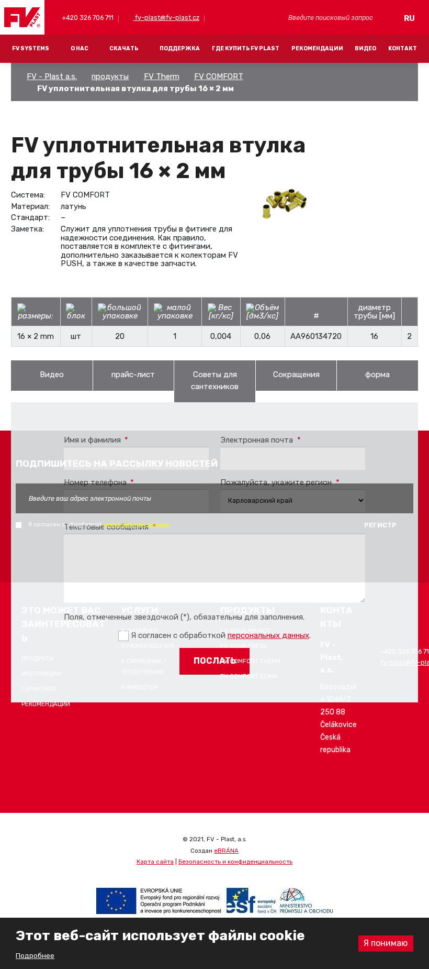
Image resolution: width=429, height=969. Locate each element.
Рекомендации (317, 48)
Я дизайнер (139, 630)
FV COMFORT (218, 76)
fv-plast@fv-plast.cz (166, 17)
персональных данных (136, 524)
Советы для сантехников (215, 380)
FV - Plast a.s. (52, 76)
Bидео (52, 374)
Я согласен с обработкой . (99, 524)
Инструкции (41, 673)
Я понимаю (386, 943)
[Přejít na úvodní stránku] (22, 17)
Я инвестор (139, 687)
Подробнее (35, 956)
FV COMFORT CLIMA (249, 676)
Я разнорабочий (147, 645)
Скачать (123, 48)
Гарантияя (38, 688)
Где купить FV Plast (245, 48)
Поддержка (180, 48)
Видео (365, 48)
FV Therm (161, 76)
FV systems (30, 48)
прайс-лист (133, 374)
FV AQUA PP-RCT (245, 630)
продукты (110, 76)
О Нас (79, 48)
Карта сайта (155, 861)
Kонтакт (402, 48)
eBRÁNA (226, 850)
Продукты (37, 658)
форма (377, 374)
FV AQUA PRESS (243, 645)
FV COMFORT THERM (250, 661)
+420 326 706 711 (87, 17)
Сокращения (296, 374)
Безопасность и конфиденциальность (235, 861)
